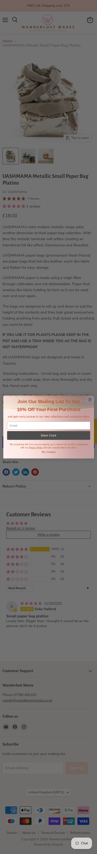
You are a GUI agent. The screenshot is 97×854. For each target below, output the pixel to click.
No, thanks (48, 452)
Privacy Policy (36, 447)
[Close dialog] (90, 399)
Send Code (48, 435)
